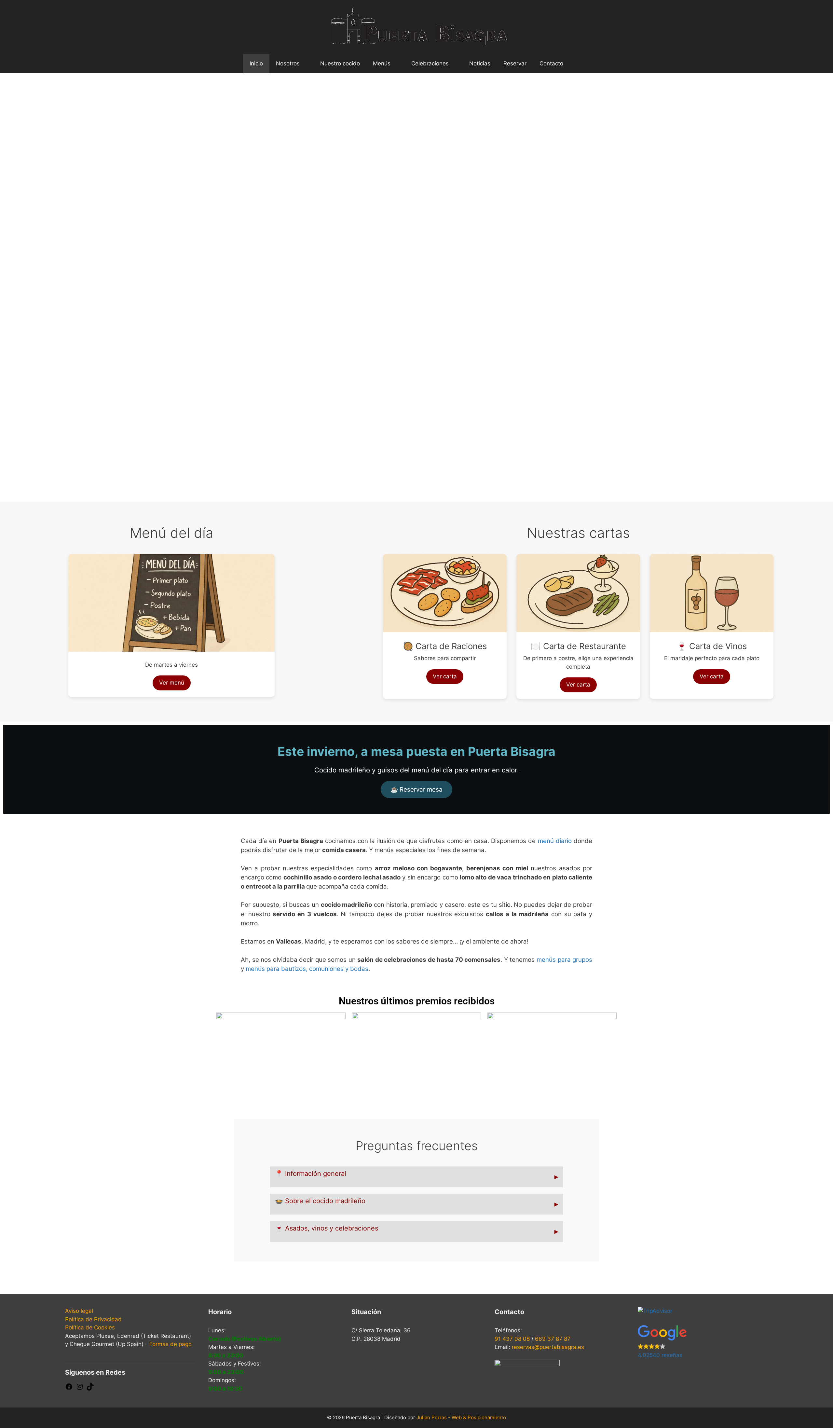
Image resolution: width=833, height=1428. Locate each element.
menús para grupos (564, 959)
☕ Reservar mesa (416, 789)
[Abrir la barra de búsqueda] (580, 63)
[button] (13, 283)
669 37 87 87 (552, 1339)
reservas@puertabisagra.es (548, 1347)
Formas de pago (170, 1344)
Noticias (479, 63)
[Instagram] (80, 1388)
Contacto (551, 63)
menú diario (555, 841)
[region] (416, 287)
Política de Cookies (90, 1327)
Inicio (256, 63)
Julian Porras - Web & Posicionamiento (461, 1417)
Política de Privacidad (93, 1319)
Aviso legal (79, 1311)
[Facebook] (69, 1388)
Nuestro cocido (340, 63)
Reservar (514, 63)
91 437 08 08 (512, 1339)
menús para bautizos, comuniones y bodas (307, 968)
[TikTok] (90, 1388)
